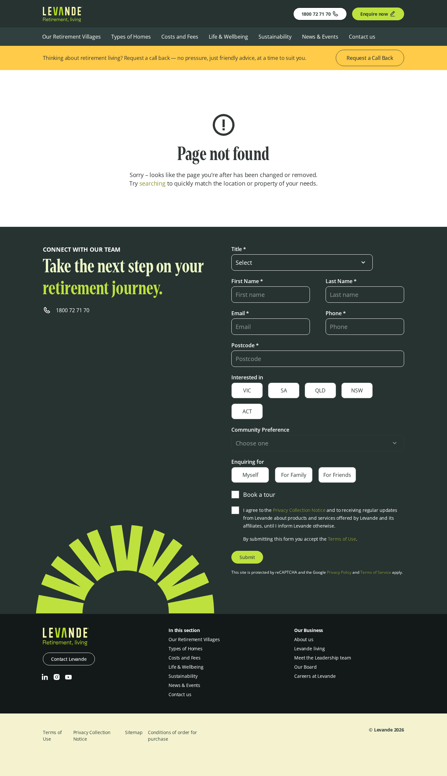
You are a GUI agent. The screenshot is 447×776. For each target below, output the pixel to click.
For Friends (337, 474)
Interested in (247, 377)
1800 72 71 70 (316, 14)
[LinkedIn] (45, 677)
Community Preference (260, 429)
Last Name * (341, 281)
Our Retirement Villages (71, 36)
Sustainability (275, 36)
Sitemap (134, 732)
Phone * (336, 313)
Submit (247, 557)
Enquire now (374, 14)
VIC (247, 390)
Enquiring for (247, 461)
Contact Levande (69, 659)
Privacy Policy (339, 572)
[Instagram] (57, 677)
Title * (238, 249)
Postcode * (245, 345)
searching (152, 183)
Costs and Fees (179, 36)
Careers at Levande (314, 676)
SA (284, 390)
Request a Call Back (370, 58)
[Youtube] (68, 677)
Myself (250, 474)
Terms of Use (342, 539)
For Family (293, 474)
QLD (320, 390)
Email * (240, 313)
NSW (357, 390)
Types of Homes (131, 36)
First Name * (247, 281)
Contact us (362, 36)
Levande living (309, 648)
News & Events (320, 36)
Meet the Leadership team (322, 658)
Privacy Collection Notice (299, 510)
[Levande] (62, 20)
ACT (247, 411)
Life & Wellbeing (228, 36)
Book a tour (259, 494)
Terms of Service (375, 572)
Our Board (305, 667)
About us (303, 639)
